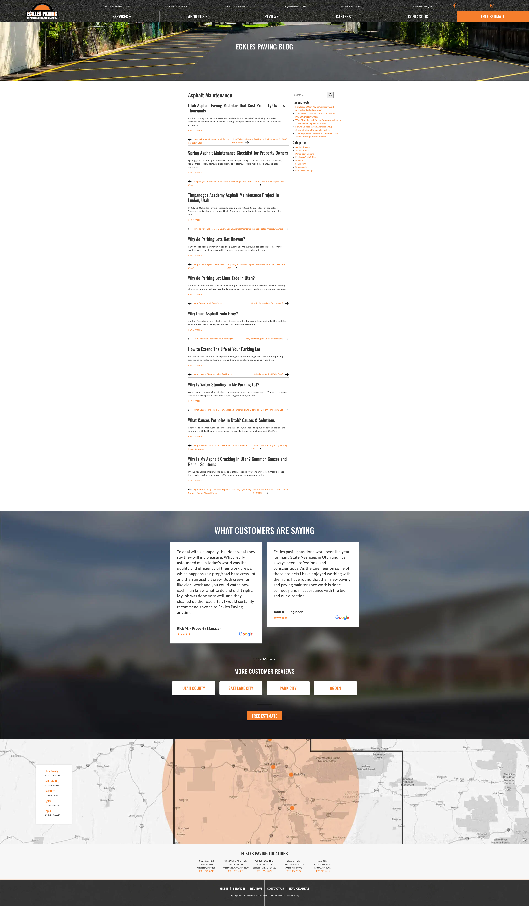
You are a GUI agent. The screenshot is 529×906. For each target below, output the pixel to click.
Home (224, 888)
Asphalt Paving (302, 147)
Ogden (335, 688)
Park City (288, 688)
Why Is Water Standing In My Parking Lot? (223, 384)
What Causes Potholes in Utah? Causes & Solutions (231, 420)
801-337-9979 (299, 6)
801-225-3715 (123, 6)
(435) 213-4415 (322, 871)
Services (120, 16)
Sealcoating (300, 163)
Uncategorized (302, 167)
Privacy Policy (293, 895)
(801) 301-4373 (235, 871)
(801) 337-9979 (293, 871)
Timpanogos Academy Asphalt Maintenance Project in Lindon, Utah (233, 197)
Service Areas (299, 888)
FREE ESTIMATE (264, 716)
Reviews (271, 16)
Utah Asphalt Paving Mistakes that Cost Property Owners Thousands (236, 108)
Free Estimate (493, 16)
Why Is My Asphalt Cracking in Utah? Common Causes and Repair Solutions (237, 461)
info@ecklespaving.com (422, 6)
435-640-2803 (243, 6)
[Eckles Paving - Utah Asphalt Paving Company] (42, 11)
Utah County (193, 688)
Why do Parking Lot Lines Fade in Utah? (221, 278)
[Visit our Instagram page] (492, 5)
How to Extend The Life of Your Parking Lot (224, 349)
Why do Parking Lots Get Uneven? (216, 239)
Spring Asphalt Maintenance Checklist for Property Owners (238, 152)
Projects (299, 160)
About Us (196, 16)
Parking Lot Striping (304, 153)
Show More (263, 659)
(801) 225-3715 (206, 871)
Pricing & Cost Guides (305, 157)
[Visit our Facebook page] (454, 5)
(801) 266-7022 (264, 871)
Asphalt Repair (302, 150)
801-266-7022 (185, 6)
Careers (343, 16)
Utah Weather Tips (304, 170)
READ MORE (195, 130)
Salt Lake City (241, 688)
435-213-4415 (354, 6)
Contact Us (418, 16)
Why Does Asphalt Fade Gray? (213, 313)
